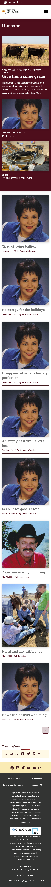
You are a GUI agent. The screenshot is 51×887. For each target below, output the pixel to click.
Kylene (26, 70)
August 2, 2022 (8, 513)
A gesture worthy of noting (23, 572)
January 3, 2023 (9, 251)
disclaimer (30, 859)
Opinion (5, 175)
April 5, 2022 (7, 719)
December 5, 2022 (10, 314)
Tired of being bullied (19, 246)
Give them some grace (24, 76)
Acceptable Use (38, 880)
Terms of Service (13, 880)
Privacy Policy (26, 880)
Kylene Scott (35, 70)
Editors (11, 70)
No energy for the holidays (23, 309)
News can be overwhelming (24, 715)
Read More (35, 93)
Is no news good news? (20, 509)
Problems (21, 133)
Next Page (45, 730)
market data (33, 837)
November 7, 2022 (10, 382)
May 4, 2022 (7, 656)
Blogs (4, 70)
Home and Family (9, 133)
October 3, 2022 (9, 450)
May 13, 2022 (7, 577)
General (19, 70)
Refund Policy (25, 882)
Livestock (6, 72)
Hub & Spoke (29, 875)
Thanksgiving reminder (17, 177)
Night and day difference (22, 651)
